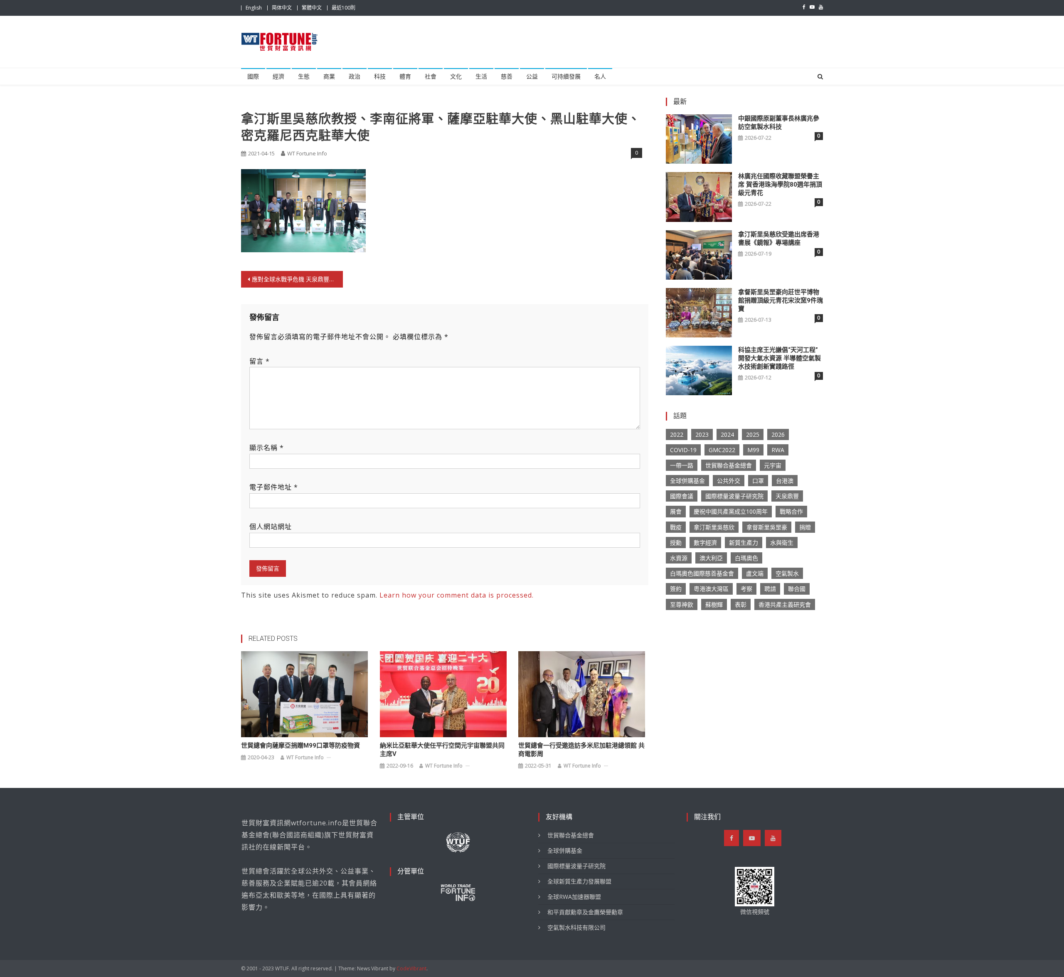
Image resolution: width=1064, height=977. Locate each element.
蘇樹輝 (714, 604)
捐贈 (805, 527)
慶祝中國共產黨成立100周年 (731, 511)
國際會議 (681, 496)
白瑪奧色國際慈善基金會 (702, 573)
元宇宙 (772, 465)
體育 (405, 76)
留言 (259, 361)
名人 (600, 76)
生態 (304, 76)
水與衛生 (781, 542)
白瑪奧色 (746, 558)
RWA (777, 450)
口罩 (758, 481)
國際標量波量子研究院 (734, 496)
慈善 (506, 76)
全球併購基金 (687, 481)
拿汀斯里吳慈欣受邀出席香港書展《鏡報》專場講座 (778, 238)
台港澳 (784, 481)
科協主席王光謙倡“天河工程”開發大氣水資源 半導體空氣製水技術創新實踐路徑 (779, 358)
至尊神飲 (681, 604)
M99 (753, 450)
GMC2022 (722, 450)
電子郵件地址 (273, 487)
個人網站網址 (270, 526)
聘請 (770, 589)
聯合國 (796, 589)
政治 (354, 76)
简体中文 (282, 7)
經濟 (278, 76)
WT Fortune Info (307, 153)
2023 (702, 434)
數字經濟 (705, 542)
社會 (430, 76)
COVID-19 (683, 450)
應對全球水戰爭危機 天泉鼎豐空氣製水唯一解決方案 (297, 279)
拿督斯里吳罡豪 (766, 527)
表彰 (740, 604)
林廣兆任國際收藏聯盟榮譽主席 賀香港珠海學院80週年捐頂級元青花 (780, 184)
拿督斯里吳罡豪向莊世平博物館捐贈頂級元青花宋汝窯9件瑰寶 (780, 300)
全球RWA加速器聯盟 (574, 897)
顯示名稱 (266, 447)
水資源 (678, 558)
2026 (778, 434)
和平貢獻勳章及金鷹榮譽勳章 (585, 912)
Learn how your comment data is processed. (456, 595)
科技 (380, 76)
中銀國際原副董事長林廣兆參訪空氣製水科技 (778, 122)
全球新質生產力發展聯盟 (579, 881)
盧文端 (755, 573)
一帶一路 (681, 465)
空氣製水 (787, 573)
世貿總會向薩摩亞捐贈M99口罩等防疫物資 (300, 745)
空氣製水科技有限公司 (576, 927)
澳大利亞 (711, 558)
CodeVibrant (411, 968)
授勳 (676, 542)
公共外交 (728, 481)
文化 (456, 76)
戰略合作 (791, 511)
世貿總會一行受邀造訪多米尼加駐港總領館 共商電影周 (581, 750)
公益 (532, 76)
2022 (676, 434)
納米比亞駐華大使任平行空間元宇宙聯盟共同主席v (442, 750)
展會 (676, 511)
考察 (746, 589)
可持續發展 (566, 76)
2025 (752, 434)
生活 (481, 76)
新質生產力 (743, 542)
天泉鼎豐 (787, 496)
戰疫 (676, 527)
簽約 (676, 589)
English (254, 7)
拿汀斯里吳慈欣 (714, 527)
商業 (329, 76)
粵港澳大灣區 (711, 589)
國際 (253, 76)
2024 (727, 434)
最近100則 (343, 7)
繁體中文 (312, 7)
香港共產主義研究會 (785, 604)
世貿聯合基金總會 (728, 465)
